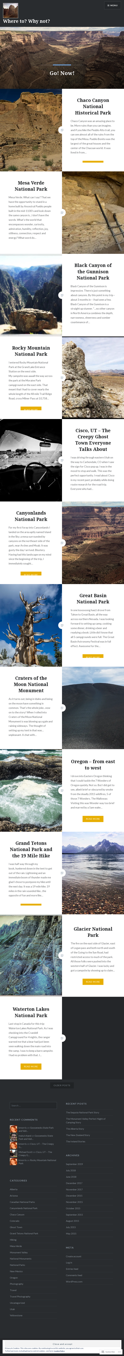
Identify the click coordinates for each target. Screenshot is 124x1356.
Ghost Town (16, 1227)
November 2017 (74, 1189)
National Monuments (20, 1258)
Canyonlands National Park (24, 1208)
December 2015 (74, 1195)
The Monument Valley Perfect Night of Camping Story (86, 1120)
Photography (16, 1283)
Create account (73, 1256)
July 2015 (71, 1227)
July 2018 (71, 1170)
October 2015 (73, 1208)
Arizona (14, 1195)
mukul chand (25, 1135)
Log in (69, 1262)
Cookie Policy (59, 1351)
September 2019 (74, 1164)
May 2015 (71, 1233)
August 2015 (72, 1220)
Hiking (13, 1239)
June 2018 (71, 1176)
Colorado (14, 1220)
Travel (13, 1290)
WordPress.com (74, 1281)
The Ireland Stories (75, 1141)
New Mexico (16, 1271)
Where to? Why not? (26, 21)
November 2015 (74, 1202)
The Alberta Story (75, 1128)
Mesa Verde (16, 1246)
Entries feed (72, 1269)
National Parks (17, 1265)
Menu (114, 5)
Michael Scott (26, 1152)
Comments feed (74, 1275)
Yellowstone (16, 1315)
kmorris (23, 1127)
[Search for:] (33, 1105)
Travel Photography (20, 1296)
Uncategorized (17, 1302)
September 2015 (74, 1214)
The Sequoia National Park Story (82, 1112)
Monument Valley (19, 1252)
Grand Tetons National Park (24, 1233)
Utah (12, 1309)
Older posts (62, 1085)
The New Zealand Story (78, 1135)
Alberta (13, 1189)
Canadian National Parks (22, 1202)
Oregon (14, 1277)
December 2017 (74, 1183)
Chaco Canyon (17, 1214)
